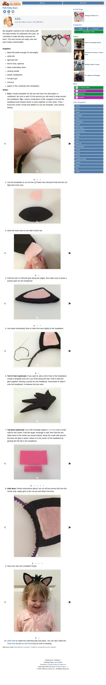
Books (78, 109)
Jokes (77, 137)
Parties (78, 150)
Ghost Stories (80, 128)
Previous (4, 143)
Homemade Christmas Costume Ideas (94, 53)
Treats (78, 171)
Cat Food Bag (30, 644)
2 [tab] (37, 179)
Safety (78, 165)
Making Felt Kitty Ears (91, 15)
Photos (78, 156)
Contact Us (62, 664)
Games (78, 124)
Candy (78, 112)
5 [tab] (43, 486)
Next (69, 143)
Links (77, 140)
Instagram (81, 97)
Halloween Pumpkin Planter (93, 42)
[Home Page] (11, 1)
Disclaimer (43, 664)
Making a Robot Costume (92, 64)
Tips (77, 168)
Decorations (79, 121)
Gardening (80, 94)
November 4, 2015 (88, 32)
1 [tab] (34, 179)
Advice (78, 106)
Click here (11, 641)
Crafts (81, 28)
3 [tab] (40, 179)
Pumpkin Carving (81, 159)
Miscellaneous (80, 146)
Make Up (78, 143)
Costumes (95, 28)
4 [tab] (40, 486)
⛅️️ (67, 666)
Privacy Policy (52, 664)
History (78, 134)
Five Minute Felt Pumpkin (92, 75)
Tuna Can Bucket (14, 644)
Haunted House (80, 131)
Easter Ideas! (81, 91)
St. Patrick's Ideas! (83, 88)
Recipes (78, 162)
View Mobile (58, 662)
